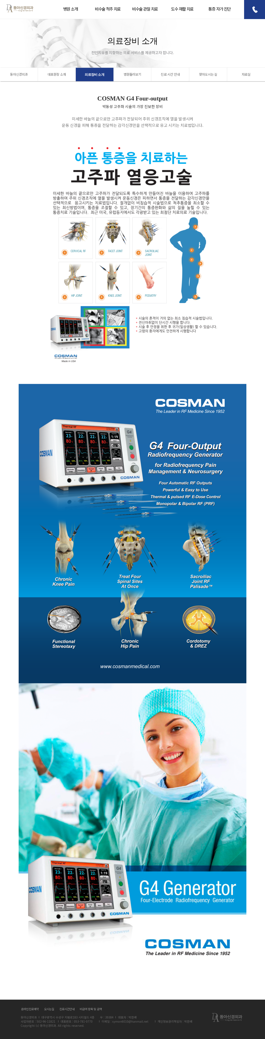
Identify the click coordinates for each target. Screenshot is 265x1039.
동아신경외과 (20, 8)
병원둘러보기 (132, 74)
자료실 (246, 74)
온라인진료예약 (30, 1009)
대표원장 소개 (57, 74)
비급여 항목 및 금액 (91, 1009)
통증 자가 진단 (219, 9)
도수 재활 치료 (182, 9)
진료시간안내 (67, 1009)
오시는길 (49, 1009)
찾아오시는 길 (208, 74)
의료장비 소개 (94, 74)
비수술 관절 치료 (145, 9)
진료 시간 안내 (170, 74)
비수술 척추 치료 (107, 9)
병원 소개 (70, 9)
